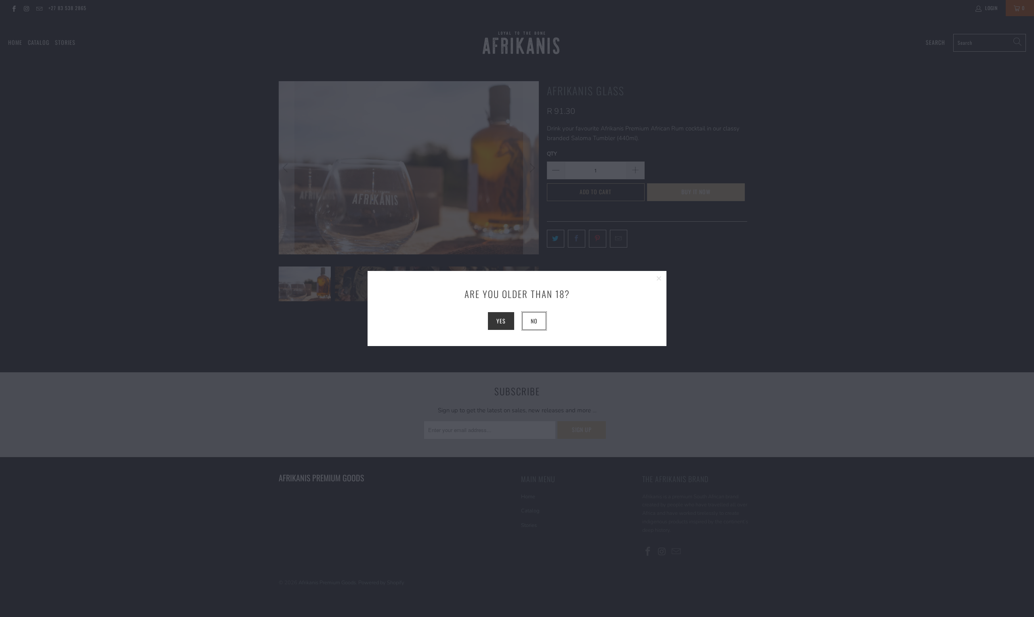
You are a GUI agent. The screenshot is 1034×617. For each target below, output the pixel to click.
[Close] (659, 278)
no (534, 321)
